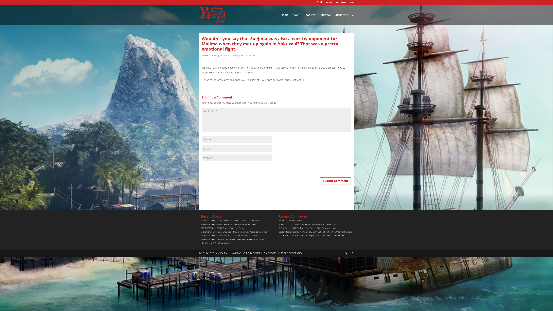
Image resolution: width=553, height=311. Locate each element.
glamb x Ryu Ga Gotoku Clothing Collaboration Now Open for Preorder (322, 232)
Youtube (328, 2)
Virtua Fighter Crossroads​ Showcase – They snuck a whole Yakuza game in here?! (234, 232)
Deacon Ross (210, 55)
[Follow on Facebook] (352, 253)
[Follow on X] (346, 253)
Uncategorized (237, 55)
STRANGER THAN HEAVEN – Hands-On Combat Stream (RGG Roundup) (230, 220)
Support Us (342, 15)
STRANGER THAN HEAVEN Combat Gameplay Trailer (222, 228)
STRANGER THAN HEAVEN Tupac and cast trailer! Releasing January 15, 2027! (232, 239)
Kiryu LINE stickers (295, 220)
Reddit (343, 2)
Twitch (351, 2)
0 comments (252, 55)
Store (337, 2)
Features (309, 15)
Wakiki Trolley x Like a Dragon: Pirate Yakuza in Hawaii (314, 228)
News (294, 15)
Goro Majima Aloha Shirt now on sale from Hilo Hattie (313, 224)
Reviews (326, 15)
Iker (280, 235)
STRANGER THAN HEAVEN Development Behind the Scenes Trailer (228, 224)
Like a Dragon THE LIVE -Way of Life (215, 243)
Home (284, 15)
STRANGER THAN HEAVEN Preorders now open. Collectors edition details (231, 235)
